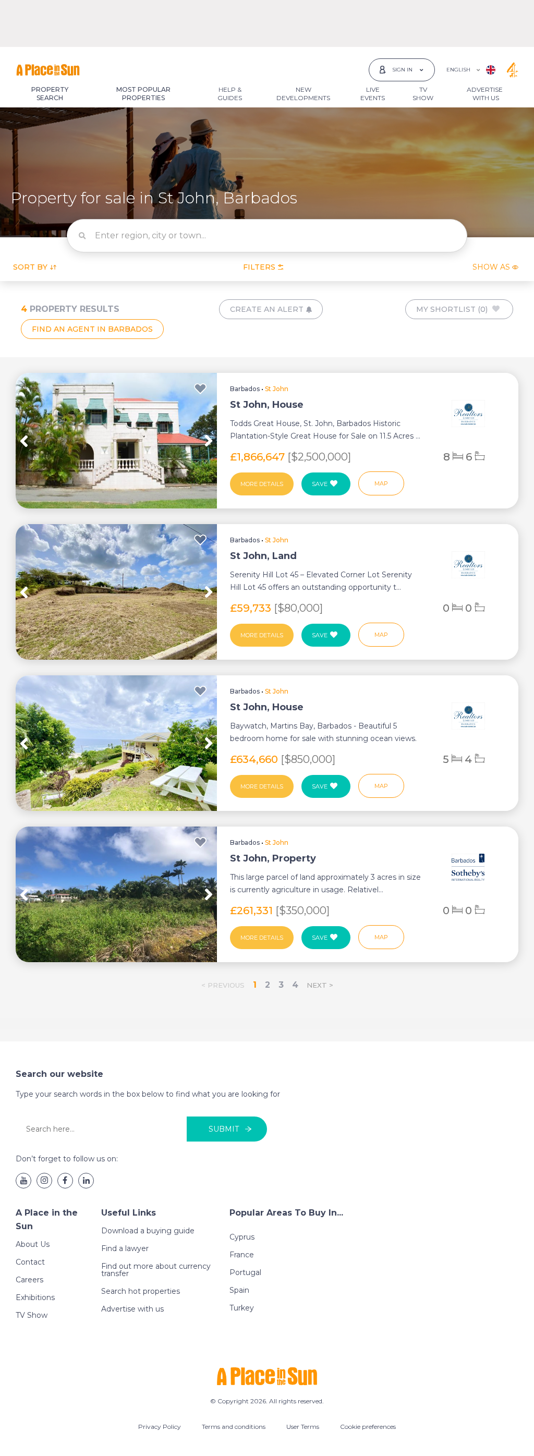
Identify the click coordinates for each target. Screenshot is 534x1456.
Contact (30, 1262)
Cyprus (241, 1237)
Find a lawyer (125, 1248)
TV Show (422, 94)
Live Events (372, 94)
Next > (320, 985)
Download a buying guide (148, 1230)
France (241, 1254)
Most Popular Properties (143, 94)
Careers (29, 1279)
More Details (261, 484)
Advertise (485, 94)
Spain (239, 1290)
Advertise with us (132, 1309)
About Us (33, 1244)
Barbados (245, 389)
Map (381, 483)
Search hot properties (140, 1291)
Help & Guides (229, 94)
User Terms (302, 1426)
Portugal (245, 1272)
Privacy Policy (159, 1426)
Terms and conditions (233, 1426)
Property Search (49, 94)
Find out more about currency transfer (156, 1269)
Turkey (241, 1308)
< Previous (223, 985)
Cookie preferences (368, 1426)
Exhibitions (35, 1297)
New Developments (303, 94)
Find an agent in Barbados (92, 329)
